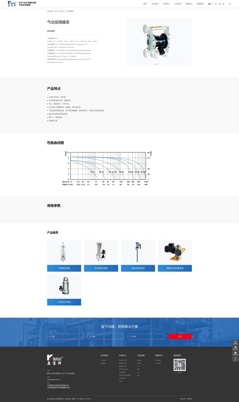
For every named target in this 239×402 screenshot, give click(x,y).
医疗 (138, 369)
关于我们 (155, 4)
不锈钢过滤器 (64, 268)
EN (212, 4)
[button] (156, 64)
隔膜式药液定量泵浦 (174, 268)
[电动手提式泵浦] (138, 252)
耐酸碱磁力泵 (123, 366)
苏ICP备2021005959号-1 (84, 399)
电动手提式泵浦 (138, 268)
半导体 (139, 363)
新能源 (139, 360)
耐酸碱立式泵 (123, 360)
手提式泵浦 (122, 378)
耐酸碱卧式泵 (123, 363)
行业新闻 (158, 363)
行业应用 (177, 4)
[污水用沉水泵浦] (64, 286)
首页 (145, 4)
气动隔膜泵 (69, 11)
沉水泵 (121, 381)
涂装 (138, 375)
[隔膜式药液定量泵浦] (175, 252)
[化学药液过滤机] (101, 252)
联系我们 (200, 4)
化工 (138, 372)
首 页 (56, 11)
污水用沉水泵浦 (64, 302)
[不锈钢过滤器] (64, 252)
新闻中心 (189, 4)
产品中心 (166, 4)
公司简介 (103, 360)
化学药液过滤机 (101, 268)
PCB (138, 366)
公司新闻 (158, 360)
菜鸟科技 (189, 399)
